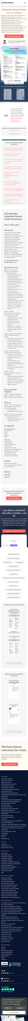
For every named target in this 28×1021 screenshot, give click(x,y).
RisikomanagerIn (13, 566)
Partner (3, 957)
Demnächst (4, 835)
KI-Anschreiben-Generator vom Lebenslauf (12, 828)
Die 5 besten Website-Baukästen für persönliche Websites (13, 914)
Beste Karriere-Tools (6, 925)
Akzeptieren (15, 1012)
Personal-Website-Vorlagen (8, 881)
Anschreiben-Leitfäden (7, 860)
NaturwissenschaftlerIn (13, 597)
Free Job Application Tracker (8, 831)
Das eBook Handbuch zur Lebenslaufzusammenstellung (8, 866)
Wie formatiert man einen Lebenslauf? (11, 931)
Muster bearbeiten (14, 498)
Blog (2, 872)
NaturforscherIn (13, 585)
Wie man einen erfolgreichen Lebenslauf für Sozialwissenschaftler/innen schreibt (13, 201)
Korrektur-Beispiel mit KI (14, 36)
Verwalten (20, 1008)
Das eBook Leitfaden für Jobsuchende (10, 863)
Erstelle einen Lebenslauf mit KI (14, 531)
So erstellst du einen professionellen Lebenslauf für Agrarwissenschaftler (13, 149)
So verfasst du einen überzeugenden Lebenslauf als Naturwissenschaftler (13, 189)
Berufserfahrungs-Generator (8, 803)
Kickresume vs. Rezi (6, 936)
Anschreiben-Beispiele (7, 856)
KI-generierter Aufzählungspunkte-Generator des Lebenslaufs (13, 795)
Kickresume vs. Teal (6, 939)
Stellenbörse (4, 829)
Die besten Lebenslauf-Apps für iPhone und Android (12, 921)
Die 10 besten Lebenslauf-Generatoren (11, 906)
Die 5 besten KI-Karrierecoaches (9, 917)
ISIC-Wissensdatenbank (7, 904)
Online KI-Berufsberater (7, 822)
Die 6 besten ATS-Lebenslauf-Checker (11, 911)
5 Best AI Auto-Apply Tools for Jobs (10, 918)
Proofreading (4, 833)
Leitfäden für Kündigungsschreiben (10, 862)
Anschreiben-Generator (7, 780)
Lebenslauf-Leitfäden (6, 858)
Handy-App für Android (7, 847)
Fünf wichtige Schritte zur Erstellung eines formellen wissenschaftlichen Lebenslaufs (13, 161)
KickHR (3, 836)
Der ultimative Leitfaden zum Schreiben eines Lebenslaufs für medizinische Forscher (12, 183)
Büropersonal (19, 562)
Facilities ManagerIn (13, 581)
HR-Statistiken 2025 (6, 932)
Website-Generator (6, 782)
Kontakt (3, 948)
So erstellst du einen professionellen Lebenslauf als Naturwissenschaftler (13, 195)
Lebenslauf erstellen (10, 764)
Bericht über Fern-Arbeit (7, 868)
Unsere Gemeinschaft (6, 870)
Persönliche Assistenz (13, 558)
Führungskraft (13, 574)
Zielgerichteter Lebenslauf (8, 810)
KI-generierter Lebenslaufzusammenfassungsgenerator (11, 798)
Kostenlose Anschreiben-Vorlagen (9, 892)
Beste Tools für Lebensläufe (8, 923)
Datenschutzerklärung (6, 952)
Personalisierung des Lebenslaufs (9, 808)
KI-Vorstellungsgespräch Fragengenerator (11, 820)
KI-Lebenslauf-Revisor (6, 791)
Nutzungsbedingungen (7, 950)
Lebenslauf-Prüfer (5, 805)
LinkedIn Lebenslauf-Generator (9, 784)
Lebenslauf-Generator (6, 778)
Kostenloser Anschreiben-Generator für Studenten (14, 826)
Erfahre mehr (16, 1004)
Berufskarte (4, 819)
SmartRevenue (18, 12)
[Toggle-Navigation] (25, 2)
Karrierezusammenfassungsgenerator (10, 801)
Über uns (3, 947)
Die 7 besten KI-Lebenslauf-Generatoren (11, 908)
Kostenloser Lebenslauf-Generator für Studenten (13, 824)
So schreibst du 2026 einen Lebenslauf (11, 929)
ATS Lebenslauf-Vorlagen (7, 883)
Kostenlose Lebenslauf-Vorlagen (9, 885)
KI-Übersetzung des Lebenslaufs (9, 793)
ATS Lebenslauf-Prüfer (6, 806)
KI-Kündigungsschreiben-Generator (10, 789)
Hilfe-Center (4, 853)
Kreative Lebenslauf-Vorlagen (8, 890)
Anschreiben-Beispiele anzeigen (14, 731)
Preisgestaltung (5, 838)
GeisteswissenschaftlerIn (13, 570)
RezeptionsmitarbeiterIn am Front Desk (13, 578)
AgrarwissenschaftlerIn (13, 593)
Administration (7, 562)
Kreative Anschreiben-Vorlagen (9, 893)
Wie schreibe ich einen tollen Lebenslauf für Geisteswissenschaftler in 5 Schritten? (11, 175)
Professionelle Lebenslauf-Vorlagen (10, 888)
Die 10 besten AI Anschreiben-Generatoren (12, 910)
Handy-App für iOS (6, 845)
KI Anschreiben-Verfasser (7, 787)
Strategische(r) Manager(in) (13, 589)
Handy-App (4, 844)
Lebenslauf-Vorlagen (6, 878)
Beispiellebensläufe (6, 854)
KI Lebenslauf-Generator (7, 785)
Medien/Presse (5, 956)
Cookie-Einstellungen (6, 954)
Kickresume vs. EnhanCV (7, 938)
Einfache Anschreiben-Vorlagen (9, 895)
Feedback (3, 959)
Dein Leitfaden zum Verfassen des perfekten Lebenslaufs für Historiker (13, 167)
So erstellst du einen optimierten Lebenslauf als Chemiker (12, 154)
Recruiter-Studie (5, 941)
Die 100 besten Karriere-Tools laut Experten (12, 927)
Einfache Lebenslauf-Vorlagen (8, 886)
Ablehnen (8, 1008)
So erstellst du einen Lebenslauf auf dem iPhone (13, 903)
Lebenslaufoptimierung (7, 815)
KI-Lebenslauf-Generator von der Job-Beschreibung (10, 812)
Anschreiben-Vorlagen (6, 879)
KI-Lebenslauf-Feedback (7, 817)
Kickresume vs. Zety (6, 934)
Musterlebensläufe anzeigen (14, 663)
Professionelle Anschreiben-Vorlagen (10, 897)
